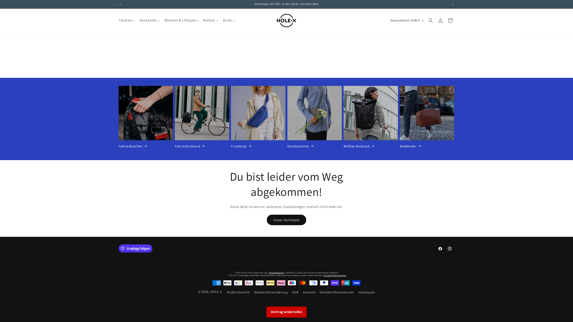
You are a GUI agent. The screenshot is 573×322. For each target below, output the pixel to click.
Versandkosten (276, 272)
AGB (295, 292)
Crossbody (239, 146)
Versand (309, 292)
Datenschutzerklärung (271, 292)
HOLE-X (216, 292)
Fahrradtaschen (130, 146)
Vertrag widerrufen (286, 311)
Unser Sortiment (286, 220)
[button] (126, 20)
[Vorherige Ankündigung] (120, 4)
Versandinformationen (335, 275)
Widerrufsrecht (238, 292)
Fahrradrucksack (187, 146)
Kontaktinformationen (337, 292)
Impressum (366, 292)
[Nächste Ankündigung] (453, 4)
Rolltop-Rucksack (357, 146)
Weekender (408, 146)
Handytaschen (298, 146)
